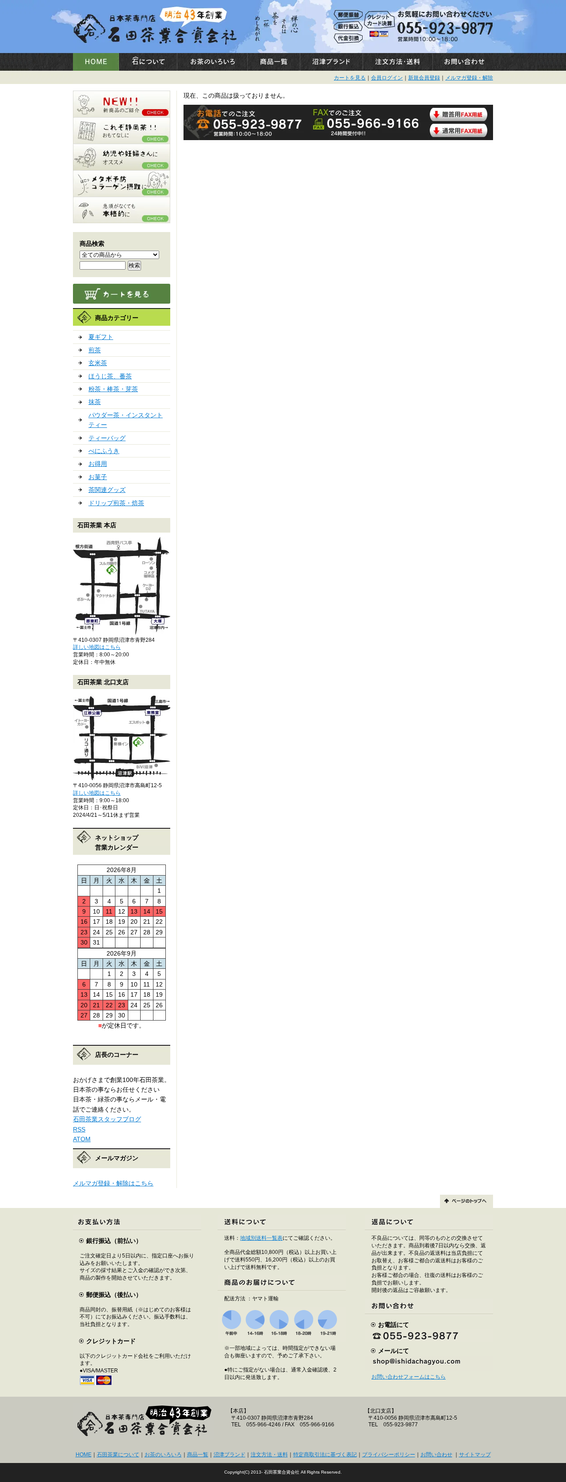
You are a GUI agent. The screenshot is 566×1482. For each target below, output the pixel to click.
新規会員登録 (424, 78)
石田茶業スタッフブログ (107, 1119)
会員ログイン (387, 78)
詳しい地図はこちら (97, 647)
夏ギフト (100, 336)
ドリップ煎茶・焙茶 (116, 503)
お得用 (97, 463)
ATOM (82, 1139)
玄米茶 (97, 362)
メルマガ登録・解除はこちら (113, 1183)
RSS (79, 1129)
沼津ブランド (229, 1455)
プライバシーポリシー (388, 1455)
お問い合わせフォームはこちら (408, 1377)
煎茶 (94, 350)
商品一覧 (197, 1455)
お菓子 (97, 476)
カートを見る (350, 78)
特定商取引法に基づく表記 (325, 1455)
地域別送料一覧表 (261, 1238)
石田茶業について (118, 1455)
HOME (84, 1455)
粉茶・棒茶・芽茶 (113, 388)
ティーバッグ (107, 438)
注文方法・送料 (269, 1455)
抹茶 (94, 401)
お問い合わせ (436, 1455)
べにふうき (103, 450)
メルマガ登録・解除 (469, 78)
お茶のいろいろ (163, 1455)
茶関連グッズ (107, 489)
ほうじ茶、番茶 (110, 376)
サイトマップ (475, 1455)
